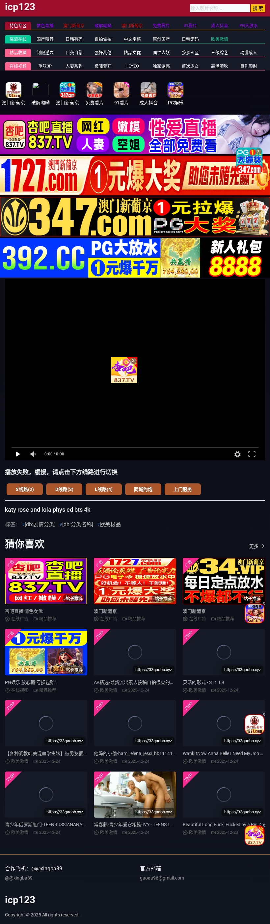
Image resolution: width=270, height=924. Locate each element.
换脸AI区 (190, 52)
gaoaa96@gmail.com (162, 878)
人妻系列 (74, 66)
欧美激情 (219, 39)
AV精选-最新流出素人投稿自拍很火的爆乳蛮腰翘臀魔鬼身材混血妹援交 (166, 682)
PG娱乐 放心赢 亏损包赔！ (32, 682)
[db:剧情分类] (40, 524)
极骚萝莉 (103, 66)
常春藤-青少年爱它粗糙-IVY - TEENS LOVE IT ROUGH (147, 824)
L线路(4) (104, 489)
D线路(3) (64, 489)
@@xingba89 (19, 878)
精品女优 (132, 52)
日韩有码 (74, 39)
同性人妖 (161, 52)
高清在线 (18, 39)
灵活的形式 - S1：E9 (203, 682)
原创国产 (161, 39)
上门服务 (183, 489)
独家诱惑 (161, 66)
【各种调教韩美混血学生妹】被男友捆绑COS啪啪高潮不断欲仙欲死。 (76, 753)
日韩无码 (190, 39)
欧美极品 (110, 524)
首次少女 (190, 66)
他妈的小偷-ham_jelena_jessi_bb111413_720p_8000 (147, 753)
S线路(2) (25, 489)
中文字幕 (132, 39)
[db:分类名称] (77, 524)
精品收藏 (18, 52)
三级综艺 (219, 52)
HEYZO (132, 66)
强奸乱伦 (103, 52)
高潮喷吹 (219, 66)
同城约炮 (143, 489)
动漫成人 (248, 52)
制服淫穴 (45, 52)
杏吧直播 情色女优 (24, 611)
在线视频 (18, 66)
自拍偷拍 (103, 39)
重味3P (45, 66)
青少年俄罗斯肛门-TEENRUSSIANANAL (45, 824)
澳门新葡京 (105, 611)
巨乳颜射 (248, 66)
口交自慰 (74, 52)
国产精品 (45, 39)
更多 (253, 546)
